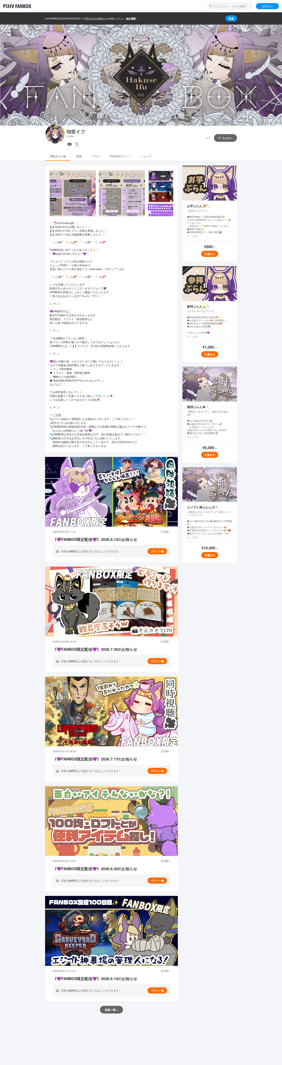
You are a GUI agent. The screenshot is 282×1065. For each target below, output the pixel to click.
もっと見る (193, 235)
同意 (231, 18)
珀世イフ (76, 131)
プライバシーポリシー (95, 18)
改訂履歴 (131, 18)
